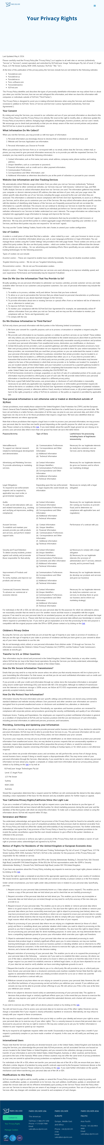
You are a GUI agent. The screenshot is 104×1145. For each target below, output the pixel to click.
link (37, 427)
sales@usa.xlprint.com (38, 1129)
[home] (12, 4)
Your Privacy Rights (12, 1123)
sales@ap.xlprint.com (89, 1134)
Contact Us (13, 1117)
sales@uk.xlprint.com (63, 1137)
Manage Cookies (11, 1130)
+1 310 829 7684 (41, 1123)
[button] (95, 6)
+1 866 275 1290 (42, 1121)
